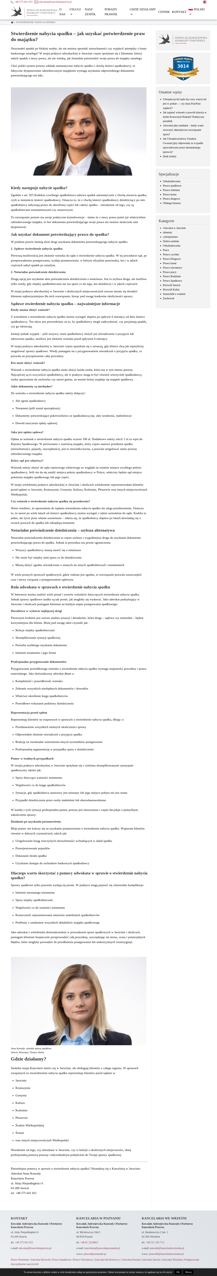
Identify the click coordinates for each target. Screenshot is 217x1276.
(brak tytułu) (169, 156)
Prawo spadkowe (172, 185)
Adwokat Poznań (131, 1259)
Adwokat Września (172, 1259)
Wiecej (188, 1272)
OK (178, 1272)
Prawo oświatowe (172, 267)
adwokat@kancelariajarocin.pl (35, 1248)
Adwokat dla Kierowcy (107, 1259)
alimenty (167, 232)
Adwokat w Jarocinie (174, 228)
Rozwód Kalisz (171, 289)
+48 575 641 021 (24, 1242)
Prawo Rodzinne (172, 276)
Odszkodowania (171, 181)
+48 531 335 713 (155, 1242)
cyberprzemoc (170, 236)
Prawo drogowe (171, 198)
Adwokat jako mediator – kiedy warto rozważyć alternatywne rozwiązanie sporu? (183, 130)
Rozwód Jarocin (171, 285)
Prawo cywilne (171, 254)
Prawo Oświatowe (83, 1259)
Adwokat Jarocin (151, 1259)
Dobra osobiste (171, 241)
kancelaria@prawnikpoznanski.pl (102, 1248)
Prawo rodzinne (171, 190)
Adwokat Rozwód (40, 1259)
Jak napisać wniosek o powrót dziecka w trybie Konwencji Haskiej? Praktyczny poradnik (185, 117)
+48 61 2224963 (89, 1242)
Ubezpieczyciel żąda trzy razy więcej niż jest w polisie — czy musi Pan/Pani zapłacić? (184, 104)
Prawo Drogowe (172, 258)
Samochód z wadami (174, 294)
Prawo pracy (169, 272)
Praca (166, 250)
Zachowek (168, 298)
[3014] (183, 87)
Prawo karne (169, 194)
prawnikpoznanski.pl (95, 1253)
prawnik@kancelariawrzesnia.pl (167, 1248)
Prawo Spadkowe (172, 280)
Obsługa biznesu (172, 203)
